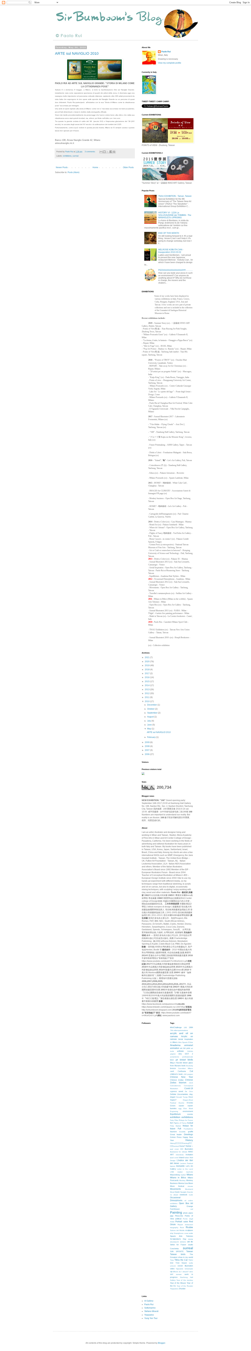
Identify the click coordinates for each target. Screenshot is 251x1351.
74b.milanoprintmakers (179, 1030)
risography (174, 1227)
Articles (190, 1051)
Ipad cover (174, 1158)
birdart (183, 1060)
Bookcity (189, 1066)
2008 (147, 746)
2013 (147, 689)
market (183, 1175)
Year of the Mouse (178, 1283)
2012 (147, 693)
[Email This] (101, 151)
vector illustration (185, 1266)
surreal (75, 156)
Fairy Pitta (174, 1120)
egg (180, 1108)
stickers (183, 1242)
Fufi (179, 1128)
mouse (190, 1186)
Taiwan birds (178, 1254)
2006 (147, 754)
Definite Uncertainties (179, 1094)
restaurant (189, 1225)
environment (188, 1111)
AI (171, 1042)
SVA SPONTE (177, 1251)
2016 (147, 677)
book (184, 1066)
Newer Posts (62, 167)
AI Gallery (148, 1301)
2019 (147, 665)
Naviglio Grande (186, 1192)
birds (190, 1059)
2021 (147, 657)
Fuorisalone (188, 1129)
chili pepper (188, 1074)
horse (188, 1146)
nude (191, 1195)
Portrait (178, 1221)
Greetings (188, 1134)
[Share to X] (107, 151)
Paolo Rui (166, 51)
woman (179, 1274)
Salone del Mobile (177, 1230)
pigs (171, 1216)
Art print (186, 1048)
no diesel (174, 1195)
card (172, 1071)
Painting (176, 1212)
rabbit (185, 1222)
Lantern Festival (186, 1163)
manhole (189, 1172)
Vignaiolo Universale (184, 1269)
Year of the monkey (184, 1280)
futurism (173, 1132)
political (178, 1219)
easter (181, 1106)
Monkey (182, 1180)
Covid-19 (188, 1088)
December (152, 705)
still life (190, 1242)
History (189, 1140)
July (149, 721)
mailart (180, 1172)
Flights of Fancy (180, 1123)
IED (181, 1149)
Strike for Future (178, 1245)
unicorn (173, 1266)
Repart (180, 1225)
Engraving (174, 1111)
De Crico (189, 1091)
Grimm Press (176, 1137)
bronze (173, 1068)
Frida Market (175, 1126)
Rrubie (189, 1227)
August (150, 717)
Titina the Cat (181, 1260)
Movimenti (189, 1189)
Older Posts (128, 167)
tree (171, 1263)
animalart (188, 1045)
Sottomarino (150, 1308)
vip (171, 1272)
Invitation (189, 1155)
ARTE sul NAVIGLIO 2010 (77, 53)
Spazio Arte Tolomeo (181, 1236)
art (181, 1048)
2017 (147, 673)
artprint (173, 1054)
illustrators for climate (178, 1152)
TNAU (190, 1260)
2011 (147, 697)
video (172, 1269)
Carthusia (182, 1071)
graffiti (190, 1132)
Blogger (161, 1343)
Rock (182, 1227)
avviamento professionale (181, 1057)
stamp (190, 1239)
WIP (171, 1274)
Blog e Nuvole (176, 1063)
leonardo (180, 1166)
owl (191, 1209)
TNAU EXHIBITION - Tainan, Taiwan (175, 196)
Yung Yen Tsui (150, 1318)
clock (191, 1083)
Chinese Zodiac (177, 1080)
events (190, 1114)
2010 (147, 701)
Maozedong (175, 1175)
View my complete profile (169, 63)
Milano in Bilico (178, 1177)
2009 (147, 742)
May (149, 729)
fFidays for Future (186, 1120)
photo (185, 1213)
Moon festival (177, 1186)
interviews (180, 1155)
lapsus (172, 1166)
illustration (189, 1149)
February (151, 737)
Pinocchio (179, 1216)
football (190, 1123)
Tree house (181, 1263)
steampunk (174, 1242)
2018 (147, 669)
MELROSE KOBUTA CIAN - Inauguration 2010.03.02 (171, 250)
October (151, 709)
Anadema (175, 1045)
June (149, 725)
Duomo (181, 1103)
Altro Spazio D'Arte (185, 1042)
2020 (147, 661)
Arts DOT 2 (185, 1054)
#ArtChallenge (176, 1027)
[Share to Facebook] (111, 151)
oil (185, 1200)
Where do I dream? (181, 1272)
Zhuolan (182, 1289)
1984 (191, 1027)
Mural (172, 1192)
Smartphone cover (181, 1233)
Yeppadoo (174, 1289)
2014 (147, 685)
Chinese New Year (181, 1077)
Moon (190, 1183)
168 (185, 1027)
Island (181, 1157)
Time (172, 1260)
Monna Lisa (183, 1183)
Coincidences (175, 1086)
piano (191, 1213)
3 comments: (90, 152)
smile (191, 1233)
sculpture (189, 1230)
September (152, 713)
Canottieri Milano (185, 1068)
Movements (175, 1189)
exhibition (175, 1117)
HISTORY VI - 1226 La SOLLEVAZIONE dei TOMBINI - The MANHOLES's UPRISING (174, 215)
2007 (147, 750)
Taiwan (189, 1251)
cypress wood (176, 1091)
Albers (175, 1042)
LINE (172, 1172)
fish (171, 1123)
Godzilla (182, 1132)
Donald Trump (182, 1097)
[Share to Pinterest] (114, 151)
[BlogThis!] (104, 151)
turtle (191, 1263)
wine (191, 1272)
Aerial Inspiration (185, 1039)
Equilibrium (175, 1114)
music (177, 1192)
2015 (147, 681)
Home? (182, 1146)
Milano (190, 1175)
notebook (183, 1195)
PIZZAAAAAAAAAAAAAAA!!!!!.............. (175, 270)
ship (171, 1233)
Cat (191, 1071)
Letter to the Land (185, 1169)
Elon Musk (188, 1108)
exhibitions (67, 156)
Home (95, 167)
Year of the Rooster (185, 1286)
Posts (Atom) (73, 172)
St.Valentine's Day (178, 1239)
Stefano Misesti (151, 1311)
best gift (174, 1060)
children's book (176, 1074)
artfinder (180, 1051)
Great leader (176, 1134)
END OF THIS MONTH (168, 233)
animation (174, 1048)
